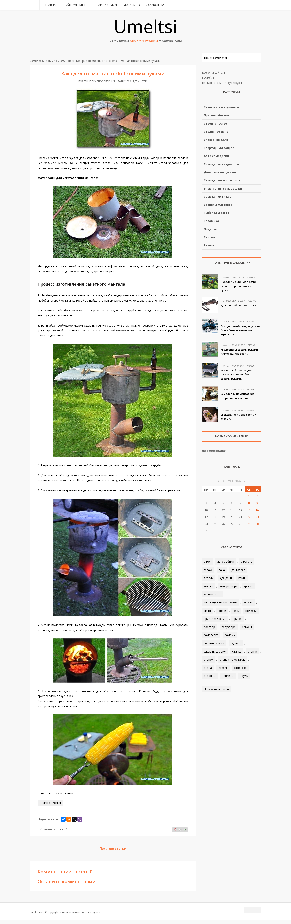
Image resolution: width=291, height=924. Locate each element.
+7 (180, 829)
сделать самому (215, 651)
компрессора (228, 586)
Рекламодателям (104, 5)
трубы (244, 676)
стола (208, 668)
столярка (240, 668)
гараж (208, 570)
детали (208, 578)
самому (230, 635)
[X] (74, 819)
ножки (222, 611)
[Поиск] (258, 5)
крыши (248, 586)
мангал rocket (52, 803)
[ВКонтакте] (238, 5)
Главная (51, 5)
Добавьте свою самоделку (144, 5)
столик (223, 668)
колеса (208, 586)
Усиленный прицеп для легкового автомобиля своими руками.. (236, 374)
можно (248, 602)
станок (208, 659)
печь (236, 611)
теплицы (228, 676)
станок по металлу (232, 659)
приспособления (215, 619)
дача (222, 570)
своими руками (214, 643)
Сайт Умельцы (75, 5)
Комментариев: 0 (54, 829)
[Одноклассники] (68, 819)
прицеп (237, 619)
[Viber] (79, 819)
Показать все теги (216, 689)
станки (252, 651)
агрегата (246, 561)
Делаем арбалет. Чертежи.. (239, 305)
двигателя (238, 570)
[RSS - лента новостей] (253, 5)
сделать (236, 643)
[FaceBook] (243, 5)
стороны (210, 676)
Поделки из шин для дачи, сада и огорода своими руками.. (239, 286)
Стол (207, 561)
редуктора (229, 627)
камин (242, 578)
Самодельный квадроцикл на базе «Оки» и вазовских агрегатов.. (241, 330)
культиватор (212, 594)
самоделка (211, 635)
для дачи (226, 578)
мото (207, 611)
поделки (251, 611)
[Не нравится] (175, 829)
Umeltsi (145, 26)
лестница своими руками (220, 602)
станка (236, 651)
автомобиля (225, 561)
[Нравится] (185, 829)
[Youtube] (248, 5)
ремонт (247, 627)
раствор (209, 627)
